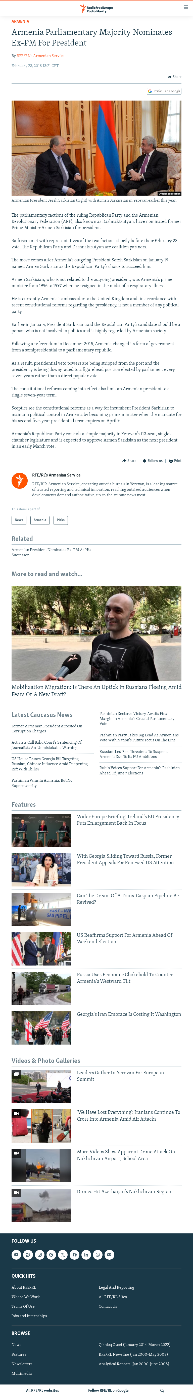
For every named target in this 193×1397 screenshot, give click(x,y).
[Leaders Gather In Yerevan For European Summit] (41, 1086)
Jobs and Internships (29, 1316)
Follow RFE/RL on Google (108, 1391)
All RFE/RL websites (42, 1391)
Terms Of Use (23, 1307)
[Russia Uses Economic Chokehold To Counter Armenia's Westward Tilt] (41, 988)
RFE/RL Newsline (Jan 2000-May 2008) (133, 1354)
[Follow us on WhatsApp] (98, 1254)
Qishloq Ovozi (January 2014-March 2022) (135, 1345)
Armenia (20, 22)
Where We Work (26, 1297)
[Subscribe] (109, 1254)
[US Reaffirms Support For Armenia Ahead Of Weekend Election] (41, 949)
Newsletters (22, 1364)
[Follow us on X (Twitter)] (63, 1254)
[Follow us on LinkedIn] (86, 1254)
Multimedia (22, 1373)
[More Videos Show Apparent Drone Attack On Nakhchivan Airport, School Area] (41, 1165)
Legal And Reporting (116, 1288)
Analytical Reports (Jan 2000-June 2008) (134, 1364)
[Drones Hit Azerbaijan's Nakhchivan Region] (41, 1205)
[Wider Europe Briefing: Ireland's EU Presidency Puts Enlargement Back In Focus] (41, 830)
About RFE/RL (24, 1288)
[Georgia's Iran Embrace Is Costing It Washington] (41, 1028)
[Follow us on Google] (51, 1254)
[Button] (175, 77)
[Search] (162, 1390)
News (16, 1345)
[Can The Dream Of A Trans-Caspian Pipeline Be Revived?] (41, 909)
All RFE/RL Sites (113, 1297)
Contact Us (108, 1307)
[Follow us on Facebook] (74, 1254)
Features (19, 1354)
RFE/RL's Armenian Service (41, 56)
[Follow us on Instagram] (39, 1254)
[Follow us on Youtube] (16, 1254)
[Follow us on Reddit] (28, 1254)
